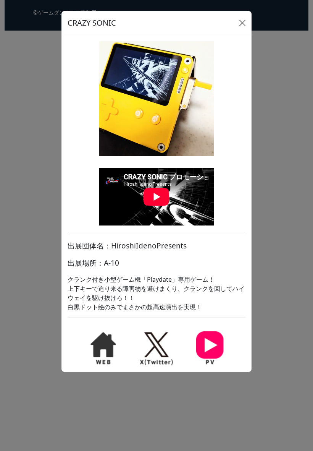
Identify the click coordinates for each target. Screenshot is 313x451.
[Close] (242, 23)
